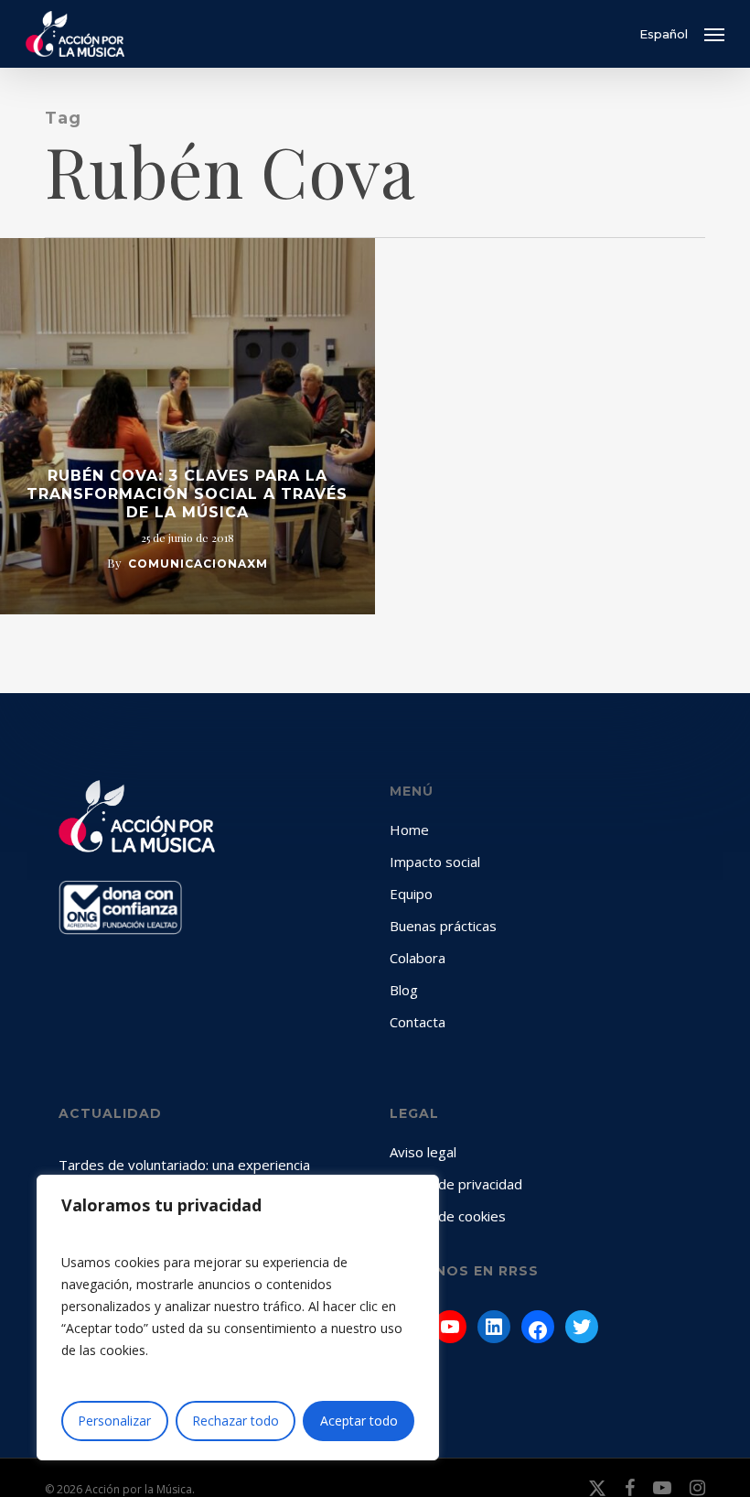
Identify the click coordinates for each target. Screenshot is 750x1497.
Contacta (417, 1022)
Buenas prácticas (443, 926)
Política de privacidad (456, 1184)
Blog (404, 990)
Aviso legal (423, 1152)
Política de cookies (448, 1216)
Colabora (417, 958)
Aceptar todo (359, 1420)
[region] (238, 1317)
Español (663, 34)
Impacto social (435, 861)
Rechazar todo (235, 1420)
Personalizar (114, 1420)
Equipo (411, 893)
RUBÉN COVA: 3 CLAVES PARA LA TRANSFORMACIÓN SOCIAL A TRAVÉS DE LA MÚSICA (187, 494)
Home (409, 829)
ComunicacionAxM (198, 563)
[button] (714, 34)
